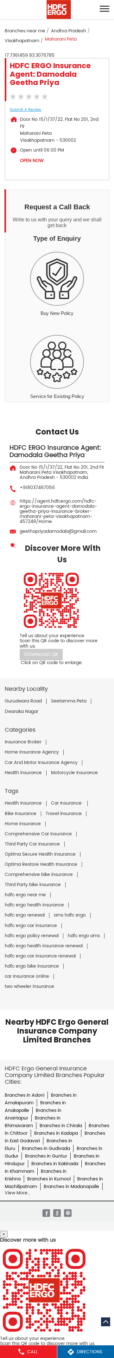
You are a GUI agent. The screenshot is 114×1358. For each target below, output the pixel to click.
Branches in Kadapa (56, 1133)
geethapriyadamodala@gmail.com (58, 531)
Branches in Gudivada (46, 1148)
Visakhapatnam (22, 40)
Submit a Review (25, 110)
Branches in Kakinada (54, 1163)
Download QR (41, 654)
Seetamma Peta (68, 701)
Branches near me (25, 31)
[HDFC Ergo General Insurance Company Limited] (59, 9)
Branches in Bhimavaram (32, 1121)
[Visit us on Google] (57, 1213)
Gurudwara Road (23, 701)
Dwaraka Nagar (21, 711)
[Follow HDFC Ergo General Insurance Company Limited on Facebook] (46, 1213)
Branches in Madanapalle (71, 1186)
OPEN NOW (32, 160)
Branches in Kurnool (49, 1179)
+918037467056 (37, 487)
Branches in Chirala (61, 1125)
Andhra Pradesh (68, 31)
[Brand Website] (68, 1213)
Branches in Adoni (24, 1095)
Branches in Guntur (46, 1156)
